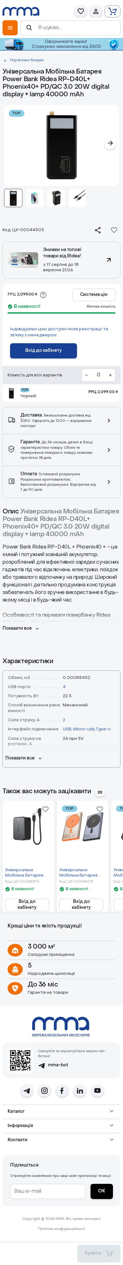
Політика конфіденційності (61, 1229)
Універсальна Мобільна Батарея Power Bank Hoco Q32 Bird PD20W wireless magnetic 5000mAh (82, 873)
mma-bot (58, 1065)
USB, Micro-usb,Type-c (87, 729)
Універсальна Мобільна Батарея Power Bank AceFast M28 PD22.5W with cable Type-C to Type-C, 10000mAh (26, 873)
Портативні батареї (27, 60)
